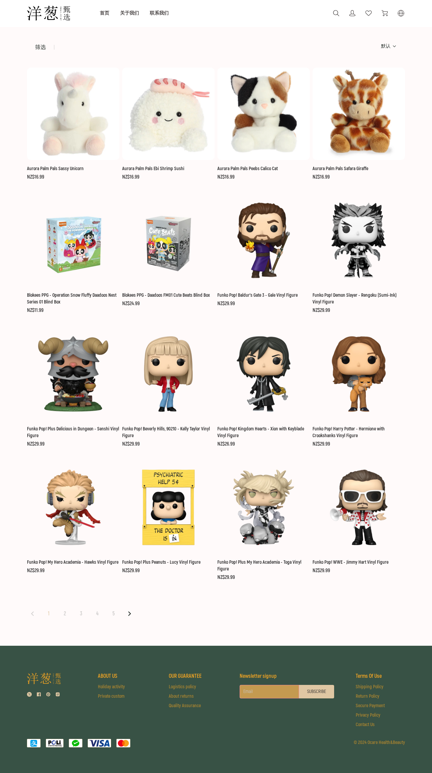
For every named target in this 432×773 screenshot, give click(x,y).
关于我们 (129, 13)
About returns (181, 696)
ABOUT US (107, 676)
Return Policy (367, 696)
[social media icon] (29, 695)
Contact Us (365, 724)
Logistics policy (182, 687)
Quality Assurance (185, 706)
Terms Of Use (369, 676)
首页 (104, 13)
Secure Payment (370, 706)
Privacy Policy (368, 715)
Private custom (111, 696)
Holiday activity (111, 687)
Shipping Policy (369, 687)
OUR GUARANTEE (185, 676)
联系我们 (159, 13)
